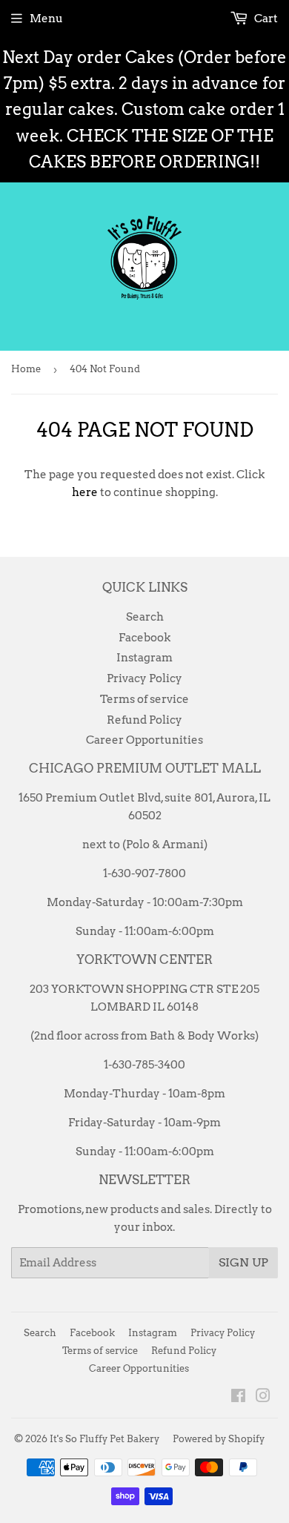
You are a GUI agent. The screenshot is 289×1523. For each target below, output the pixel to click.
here (85, 492)
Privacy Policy (144, 678)
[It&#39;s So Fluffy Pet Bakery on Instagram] (263, 1397)
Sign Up (243, 1262)
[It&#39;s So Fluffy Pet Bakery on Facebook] (238, 1397)
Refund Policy (144, 720)
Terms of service (144, 699)
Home (26, 368)
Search (145, 617)
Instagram (144, 657)
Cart (265, 18)
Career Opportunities (144, 740)
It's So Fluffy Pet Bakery (104, 1438)
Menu (46, 18)
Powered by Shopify (219, 1438)
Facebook (144, 637)
